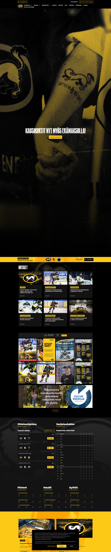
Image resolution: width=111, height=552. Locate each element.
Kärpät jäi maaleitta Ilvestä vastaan (26, 319)
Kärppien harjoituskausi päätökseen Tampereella (53, 290)
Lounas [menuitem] (85, 5)
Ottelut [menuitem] (36, 5)
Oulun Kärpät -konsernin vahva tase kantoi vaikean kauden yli (28, 291)
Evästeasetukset (52, 546)
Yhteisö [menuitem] (60, 5)
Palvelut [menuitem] (71, 5)
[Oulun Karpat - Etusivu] (20, 6)
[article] (30, 494)
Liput (83, 1)
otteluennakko (50, 315)
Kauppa (90, 1)
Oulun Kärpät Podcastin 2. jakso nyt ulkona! (78, 319)
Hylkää (71, 546)
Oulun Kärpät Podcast (77, 315)
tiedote (22, 287)
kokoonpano (74, 287)
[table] (74, 456)
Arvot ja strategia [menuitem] (29, 7)
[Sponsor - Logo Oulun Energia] (74, 2)
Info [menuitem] (66, 5)
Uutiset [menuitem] (54, 5)
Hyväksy (62, 546)
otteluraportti (50, 287)
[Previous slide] (18, 361)
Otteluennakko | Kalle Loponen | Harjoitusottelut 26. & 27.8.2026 (54, 320)
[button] (54, 410)
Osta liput (89, 259)
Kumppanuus (23, 1)
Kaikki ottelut (49, 430)
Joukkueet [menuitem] (27, 5)
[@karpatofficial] (45, 335)
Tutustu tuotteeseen (55, 137)
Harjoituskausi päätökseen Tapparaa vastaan (79, 290)
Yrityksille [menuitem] (79, 5)
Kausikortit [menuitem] (45, 5)
